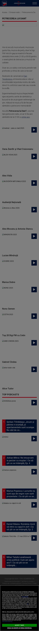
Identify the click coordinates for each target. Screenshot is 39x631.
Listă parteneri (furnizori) (7, 621)
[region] (19, 608)
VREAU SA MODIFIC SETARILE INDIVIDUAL (19, 628)
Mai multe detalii (25, 596)
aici (27, 603)
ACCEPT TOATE (19, 625)
